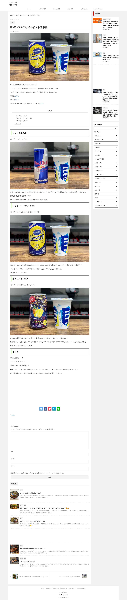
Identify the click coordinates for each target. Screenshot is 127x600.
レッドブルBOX (21, 115)
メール (12, 458)
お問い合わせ (84, 9)
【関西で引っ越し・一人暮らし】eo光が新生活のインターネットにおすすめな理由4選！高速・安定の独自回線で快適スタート (111, 96)
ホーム (29, 9)
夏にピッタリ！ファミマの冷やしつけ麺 (32, 521)
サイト (12, 466)
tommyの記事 (56, 9)
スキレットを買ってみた (27, 561)
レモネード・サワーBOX (24, 118)
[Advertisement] (24, 390)
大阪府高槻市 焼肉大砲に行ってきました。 (33, 549)
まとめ (18, 123)
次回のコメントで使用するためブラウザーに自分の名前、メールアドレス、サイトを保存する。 (38, 473)
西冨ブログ (13, 5)
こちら (17, 96)
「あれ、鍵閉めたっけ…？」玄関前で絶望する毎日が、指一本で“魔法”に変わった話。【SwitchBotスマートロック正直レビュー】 (111, 41)
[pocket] (49, 409)
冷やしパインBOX (22, 121)
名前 (12, 451)
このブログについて (98, 9)
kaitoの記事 (70, 9)
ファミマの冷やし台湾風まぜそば (30, 493)
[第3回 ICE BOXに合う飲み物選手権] (54, 409)
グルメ (13, 415)
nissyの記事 (43, 9)
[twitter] (41, 409)
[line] (58, 409)
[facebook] (45, 409)
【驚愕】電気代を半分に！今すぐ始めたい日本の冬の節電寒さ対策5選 (111, 57)
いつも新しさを (63, 592)
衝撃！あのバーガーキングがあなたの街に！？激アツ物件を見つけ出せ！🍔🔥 (44, 508)
